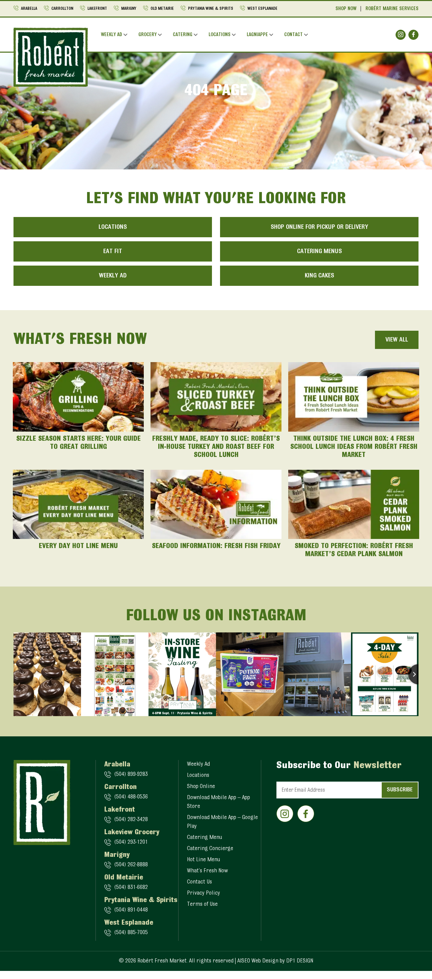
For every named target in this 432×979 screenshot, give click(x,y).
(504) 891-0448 (131, 910)
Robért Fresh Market (162, 961)
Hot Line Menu (203, 860)
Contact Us (199, 882)
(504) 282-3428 (131, 820)
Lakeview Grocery (131, 832)
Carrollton (62, 8)
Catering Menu (204, 838)
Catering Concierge (210, 849)
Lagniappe (257, 34)
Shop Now (345, 8)
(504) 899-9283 (131, 774)
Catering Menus (319, 251)
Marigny (128, 8)
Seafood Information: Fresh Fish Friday (216, 546)
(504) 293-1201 (131, 842)
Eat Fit (112, 251)
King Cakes (319, 275)
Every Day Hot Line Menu (78, 546)
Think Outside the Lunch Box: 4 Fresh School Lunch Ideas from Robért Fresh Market (353, 447)
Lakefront (97, 8)
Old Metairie (162, 8)
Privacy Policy (203, 893)
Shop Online (201, 787)
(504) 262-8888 (131, 865)
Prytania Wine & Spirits (210, 8)
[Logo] (51, 57)
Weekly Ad (111, 34)
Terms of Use (202, 904)
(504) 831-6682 (131, 888)
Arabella (29, 8)
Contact (293, 34)
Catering (182, 34)
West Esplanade (262, 8)
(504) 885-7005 (131, 933)
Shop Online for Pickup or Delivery (319, 227)
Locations (220, 34)
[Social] (401, 35)
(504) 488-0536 (131, 797)
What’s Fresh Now (207, 871)
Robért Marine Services (392, 8)
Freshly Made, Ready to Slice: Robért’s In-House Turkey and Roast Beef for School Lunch (216, 447)
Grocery (147, 34)
